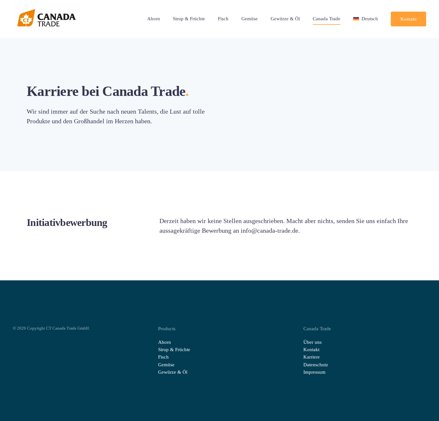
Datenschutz (315, 364)
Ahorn (153, 18)
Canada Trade (326, 18)
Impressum (314, 372)
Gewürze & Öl (285, 18)
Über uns (312, 342)
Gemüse (249, 18)
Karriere (311, 357)
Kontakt (408, 19)
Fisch (223, 18)
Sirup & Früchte (189, 18)
